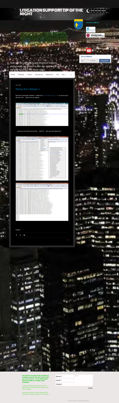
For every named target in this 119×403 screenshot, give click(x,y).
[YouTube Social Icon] (88, 50)
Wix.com (87, 401)
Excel (57, 74)
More (63, 74)
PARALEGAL (21, 74)
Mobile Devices (49, 74)
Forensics (29, 74)
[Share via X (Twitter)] (20, 235)
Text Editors (18, 229)
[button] (71, 74)
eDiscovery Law (39, 74)
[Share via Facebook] (16, 235)
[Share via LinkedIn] (24, 235)
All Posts (13, 74)
